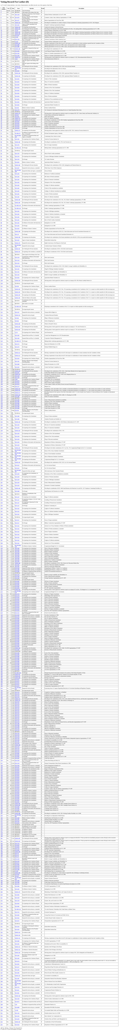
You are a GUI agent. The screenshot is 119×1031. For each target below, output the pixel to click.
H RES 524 (17, 932)
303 (2, 705)
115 (1, 300)
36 (1, 87)
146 (2, 381)
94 (1, 240)
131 (2, 346)
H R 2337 (17, 312)
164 (2, 416)
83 (1, 208)
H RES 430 (17, 422)
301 (2, 702)
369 (2, 818)
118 (1, 309)
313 (2, 721)
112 (1, 292)
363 (2, 806)
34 (1, 81)
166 (2, 422)
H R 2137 (17, 386)
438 (2, 975)
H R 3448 (17, 491)
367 (2, 813)
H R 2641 (17, 372)
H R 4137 (17, 967)
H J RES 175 (18, 341)
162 (2, 410)
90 (1, 228)
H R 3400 (17, 569)
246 (2, 609)
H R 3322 (17, 508)
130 (2, 344)
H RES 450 (17, 589)
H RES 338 (17, 32)
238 (2, 595)
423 (2, 932)
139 (2, 369)
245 (2, 607)
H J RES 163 (18, 147)
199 (2, 517)
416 (2, 912)
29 (1, 68)
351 (2, 787)
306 (2, 710)
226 (2, 574)
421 (2, 926)
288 (2, 679)
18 (1, 44)
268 (2, 646)
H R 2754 (17, 594)
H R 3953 (17, 874)
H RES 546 (17, 1021)
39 (1, 96)
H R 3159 (17, 763)
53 (1, 124)
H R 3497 (17, 978)
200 (2, 520)
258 (2, 630)
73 (1, 179)
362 (2, 805)
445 (2, 995)
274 (2, 656)
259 (2, 631)
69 (1, 168)
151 (2, 390)
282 (2, 669)
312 (2, 720)
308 (2, 713)
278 (2, 663)
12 (1, 33)
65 (1, 156)
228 (2, 578)
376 (2, 829)
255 (2, 625)
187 (2, 482)
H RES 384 (17, 165)
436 (2, 969)
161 (2, 408)
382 (2, 841)
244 (2, 605)
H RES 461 (17, 674)
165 (2, 419)
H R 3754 (17, 692)
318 (2, 730)
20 (1, 48)
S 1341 (16, 37)
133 (2, 352)
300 (2, 700)
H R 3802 (17, 906)
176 (2, 450)
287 (2, 677)
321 (2, 735)
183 (2, 471)
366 (2, 811)
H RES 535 (17, 975)
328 (2, 746)
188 (2, 485)
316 (2, 726)
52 (1, 123)
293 (2, 688)
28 (1, 66)
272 (2, 653)
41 (1, 102)
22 (1, 53)
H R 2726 (17, 39)
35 (1, 84)
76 (1, 188)
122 (2, 321)
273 (2, 654)
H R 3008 (17, 364)
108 (2, 280)
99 (1, 254)
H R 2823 (17, 845)
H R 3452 (17, 943)
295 (2, 692)
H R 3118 (17, 821)
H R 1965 (17, 335)
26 (1, 61)
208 (2, 543)
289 (2, 681)
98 (1, 251)
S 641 (16, 379)
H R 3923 (17, 918)
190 (2, 491)
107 (2, 277)
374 (2, 826)
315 (2, 725)
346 (2, 778)
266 (2, 643)
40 (1, 99)
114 (1, 297)
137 (2, 364)
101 (2, 260)
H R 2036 (17, 51)
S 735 (16, 332)
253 (2, 621)
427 (2, 943)
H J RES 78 (17, 133)
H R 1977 (17, 20)
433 (2, 961)
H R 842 (17, 318)
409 (2, 892)
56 (1, 130)
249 (2, 615)
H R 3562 (17, 564)
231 (2, 583)
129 (2, 341)
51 (1, 121)
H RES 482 (17, 745)
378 (2, 832)
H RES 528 (17, 952)
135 (2, 358)
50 (1, 120)
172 (2, 439)
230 (2, 581)
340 (2, 768)
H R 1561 (17, 139)
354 (2, 792)
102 (2, 263)
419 (2, 920)
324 (2, 740)
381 (2, 838)
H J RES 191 (18, 909)
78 (1, 194)
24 (1, 57)
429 (2, 949)
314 (2, 723)
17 (1, 43)
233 (2, 586)
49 (1, 118)
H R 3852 (17, 964)
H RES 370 (17, 113)
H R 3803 (17, 915)
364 (2, 808)
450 (2, 1010)
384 (2, 845)
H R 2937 (17, 168)
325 (2, 741)
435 (2, 967)
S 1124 (16, 30)
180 (2, 462)
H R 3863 (17, 894)
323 (2, 738)
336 (2, 760)
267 (2, 644)
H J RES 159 (18, 306)
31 (1, 73)
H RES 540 (17, 995)
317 (2, 728)
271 (2, 651)
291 (2, 684)
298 (2, 697)
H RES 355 (17, 66)
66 (1, 159)
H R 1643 (17, 24)
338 (2, 765)
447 (2, 1001)
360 (2, 801)
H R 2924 (17, 70)
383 (2, 843)
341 (2, 770)
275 (2, 658)
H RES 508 (17, 872)
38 (1, 93)
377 (2, 831)
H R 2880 (17, 44)
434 (2, 964)
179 (2, 459)
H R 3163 (17, 1016)
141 (2, 372)
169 (2, 430)
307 (2, 712)
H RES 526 (17, 935)
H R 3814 (17, 768)
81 (1, 202)
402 (2, 876)
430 (2, 952)
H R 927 (17, 115)
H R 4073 (17, 1001)
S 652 (16, 59)
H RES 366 (17, 73)
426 (2, 941)
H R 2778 (17, 110)
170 (2, 433)
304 (2, 707)
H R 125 (17, 234)
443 (2, 990)
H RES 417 (17, 392)
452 (2, 1016)
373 (2, 824)
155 (2, 398)
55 (1, 128)
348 (2, 782)
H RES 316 (17, 315)
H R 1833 (17, 240)
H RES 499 (17, 851)
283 (2, 671)
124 (2, 326)
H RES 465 (17, 676)
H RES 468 (17, 677)
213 (2, 553)
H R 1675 (17, 346)
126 (2, 332)
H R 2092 (17, 972)
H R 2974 (17, 381)
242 (2, 602)
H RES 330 (17, 27)
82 (1, 205)
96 (1, 245)
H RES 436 (17, 462)
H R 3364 (17, 568)
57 (1, 133)
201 (2, 523)
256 (2, 626)
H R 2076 (17, 17)
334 (2, 756)
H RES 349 (17, 48)
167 (2, 424)
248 (2, 612)
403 (2, 878)
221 (2, 566)
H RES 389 (17, 237)
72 (1, 176)
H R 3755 (17, 702)
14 (1, 37)
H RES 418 (17, 371)
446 (2, 998)
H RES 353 (17, 57)
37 (1, 90)
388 (2, 851)
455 (2, 1024)
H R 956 (17, 107)
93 (1, 237)
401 (2, 874)
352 (2, 788)
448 (2, 1004)
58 (1, 136)
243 (2, 604)
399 (2, 871)
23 (1, 55)
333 (2, 754)
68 (1, 165)
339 (2, 767)
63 (1, 150)
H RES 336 (17, 28)
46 (1, 113)
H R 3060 (17, 571)
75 (1, 185)
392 (2, 859)
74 (1, 182)
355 (2, 793)
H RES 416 (17, 388)
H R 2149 (17, 376)
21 (1, 51)
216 (2, 558)
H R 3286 (17, 416)
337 (2, 763)
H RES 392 (17, 266)
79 (1, 196)
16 (1, 41)
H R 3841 (17, 993)
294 (2, 690)
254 (2, 623)
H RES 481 (17, 803)
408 (2, 889)
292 (2, 686)
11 (1, 32)
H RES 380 (17, 142)
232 (2, 584)
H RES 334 (17, 22)
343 (2, 773)
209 (2, 546)
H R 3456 (17, 969)
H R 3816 (17, 792)
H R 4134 (17, 961)
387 (2, 850)
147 (2, 382)
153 (2, 395)
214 (2, 554)
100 (2, 257)
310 (2, 717)
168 (2, 427)
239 (2, 597)
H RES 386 (17, 199)
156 (2, 399)
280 (2, 666)
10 (1, 30)
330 (2, 750)
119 (1, 312)
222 (2, 568)
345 (2, 777)
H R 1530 (17, 14)
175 (2, 448)
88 (1, 222)
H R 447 (17, 876)
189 (2, 488)
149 (2, 386)
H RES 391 (17, 248)
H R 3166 (17, 740)
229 (2, 579)
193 (2, 499)
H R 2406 (17, 396)
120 (2, 315)
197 (2, 511)
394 (2, 862)
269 (2, 648)
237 (2, 594)
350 (2, 785)
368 (2, 815)
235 (2, 589)
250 (2, 616)
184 (2, 473)
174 (2, 445)
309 (2, 715)
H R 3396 (17, 723)
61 (1, 144)
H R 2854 (17, 79)
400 (2, 872)
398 (2, 869)
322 (2, 736)
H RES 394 (17, 280)
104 (2, 269)
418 (2, 918)
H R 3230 (17, 424)
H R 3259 (17, 473)
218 (2, 561)
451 (2, 1013)
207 (2, 540)
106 (2, 274)
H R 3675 (17, 679)
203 (2, 528)
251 (2, 618)
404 (2, 880)
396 (2, 866)
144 (2, 377)
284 (2, 672)
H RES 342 (17, 43)
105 (2, 271)
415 (2, 909)
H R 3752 (17, 987)
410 (2, 894)
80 (1, 199)
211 (1, 550)
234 (2, 587)
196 (2, 508)
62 (1, 147)
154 (2, 396)
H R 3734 (17, 746)
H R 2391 (17, 819)
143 (2, 376)
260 (2, 633)
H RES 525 (17, 938)
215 (2, 556)
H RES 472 (17, 698)
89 (1, 225)
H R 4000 (17, 1007)
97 (1, 248)
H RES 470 (17, 892)
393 (2, 861)
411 (1, 897)
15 (1, 39)
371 (2, 821)
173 (2, 442)
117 (1, 306)
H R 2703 (17, 144)
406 (2, 883)
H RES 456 (17, 648)
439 (2, 978)
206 (2, 537)
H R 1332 (17, 1013)
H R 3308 (17, 880)
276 (2, 659)
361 (2, 803)
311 (1, 718)
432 (2, 958)
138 (2, 367)
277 (2, 661)
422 (2, 929)
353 (2, 790)
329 (2, 748)
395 (2, 864)
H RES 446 (17, 563)
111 (1, 289)
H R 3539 (17, 897)
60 (1, 142)
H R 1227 (17, 497)
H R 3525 (17, 612)
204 (2, 531)
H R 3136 (17, 257)
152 (2, 392)
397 (2, 867)
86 (1, 217)
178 (2, 456)
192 (2, 497)
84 (1, 211)
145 (2, 379)
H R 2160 (17, 338)
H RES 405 (17, 326)
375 (2, 827)
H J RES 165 (18, 205)
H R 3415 (17, 465)
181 (2, 465)
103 (2, 266)
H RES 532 (17, 949)
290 (2, 682)
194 (2, 502)
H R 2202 (17, 173)
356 (2, 795)
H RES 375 (17, 130)
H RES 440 (17, 488)
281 (2, 667)
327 (2, 745)
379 (2, 834)
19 (1, 46)
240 (2, 599)
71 (1, 173)
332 (2, 753)
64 (1, 153)
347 (2, 780)
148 (2, 384)
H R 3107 (17, 616)
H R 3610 (17, 597)
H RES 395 (17, 289)
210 (2, 548)
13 (1, 35)
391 (2, 856)
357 (2, 797)
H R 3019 (17, 121)
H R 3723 (17, 912)
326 (2, 743)
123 (2, 323)
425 (2, 938)
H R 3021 (17, 116)
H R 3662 (17, 618)
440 (2, 981)
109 (2, 283)
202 (2, 525)
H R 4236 (17, 1019)
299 (2, 698)
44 (1, 110)
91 (1, 231)
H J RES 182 (18, 672)
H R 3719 (17, 883)
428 (2, 946)
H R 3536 (17, 760)
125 (2, 329)
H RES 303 (17, 430)
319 (2, 731)
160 (2, 406)
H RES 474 (17, 700)
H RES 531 (17, 946)
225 (2, 573)
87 (1, 220)
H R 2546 (17, 53)
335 (2, 758)
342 (2, 772)
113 (1, 295)
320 (2, 733)
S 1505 (16, 1010)
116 (1, 303)
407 (2, 886)
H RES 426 (17, 395)
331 (2, 751)
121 (2, 318)
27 (1, 64)
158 (2, 403)
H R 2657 (17, 35)
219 (2, 563)
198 (2, 514)
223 (2, 569)
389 (2, 853)
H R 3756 (17, 728)
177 (2, 453)
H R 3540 (17, 548)
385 (2, 846)
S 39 (16, 1004)
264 (2, 639)
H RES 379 (17, 243)
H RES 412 (17, 352)
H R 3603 (17, 581)
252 (2, 620)
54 (1, 126)
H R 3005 (17, 615)
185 (2, 476)
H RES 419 (17, 374)
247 (2, 610)
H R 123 (17, 853)
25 (1, 59)
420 (2, 923)
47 (1, 115)
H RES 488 (17, 813)
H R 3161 (17, 741)
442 (2, 987)
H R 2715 (17, 344)
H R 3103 (17, 269)
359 (2, 800)
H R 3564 (17, 765)
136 (2, 361)
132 (2, 349)
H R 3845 (17, 753)
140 (2, 371)
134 (2, 355)
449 (2, 1007)
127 (2, 335)
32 (1, 76)
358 (2, 798)
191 (2, 494)
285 (2, 674)
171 (2, 436)
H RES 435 (17, 448)
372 (2, 822)
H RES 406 (17, 323)
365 (2, 810)
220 (2, 564)
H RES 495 (17, 838)
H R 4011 (17, 990)
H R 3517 (17, 520)
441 (2, 984)
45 (1, 111)
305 (2, 708)
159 (2, 404)
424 (2, 935)
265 (2, 641)
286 (2, 676)
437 (2, 972)
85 (1, 214)
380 (2, 836)
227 (2, 576)
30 (1, 70)
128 (2, 338)
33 (1, 79)
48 (1, 116)
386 (2, 848)
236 (2, 591)
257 (2, 628)
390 (2, 855)
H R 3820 (17, 806)
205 (2, 534)
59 (1, 139)
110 (1, 286)
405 (2, 882)
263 (2, 638)
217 (2, 559)
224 (2, 571)
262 (2, 636)
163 (2, 413)
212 (2, 551)
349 (2, 783)
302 (2, 703)
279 (2, 664)
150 (2, 388)
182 (2, 468)
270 (2, 649)
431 (2, 955)
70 (1, 170)
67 (1, 162)
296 (2, 693)
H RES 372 (17, 118)
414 (2, 906)
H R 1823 (17, 367)
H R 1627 (17, 767)
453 (2, 1019)
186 (2, 479)
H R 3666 (17, 649)
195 (2, 505)
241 (2, 600)
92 (1, 234)
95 (1, 243)
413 (2, 903)
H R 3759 (17, 900)
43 (1, 107)
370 (2, 819)
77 (1, 191)
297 (2, 695)
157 (2, 401)
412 (2, 900)
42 (1, 104)
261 (2, 634)
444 (2, 993)
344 (2, 775)
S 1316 (16, 871)
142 (2, 374)
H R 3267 (17, 758)
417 (2, 915)
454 (2, 1021)
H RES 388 (17, 231)
